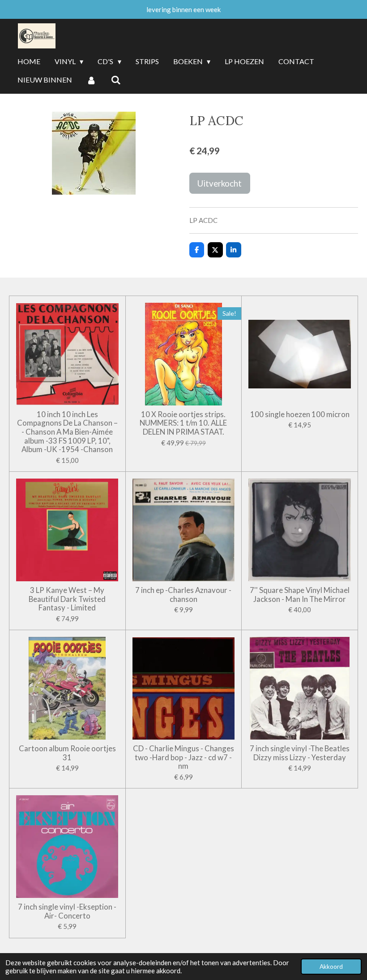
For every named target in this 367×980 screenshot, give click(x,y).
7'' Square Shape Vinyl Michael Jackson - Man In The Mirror (300, 594)
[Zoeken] (115, 80)
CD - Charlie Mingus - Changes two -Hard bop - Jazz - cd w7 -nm (183, 757)
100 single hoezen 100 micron (300, 414)
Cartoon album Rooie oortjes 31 (67, 753)
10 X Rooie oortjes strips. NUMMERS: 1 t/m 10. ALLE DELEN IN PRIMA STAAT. (183, 423)
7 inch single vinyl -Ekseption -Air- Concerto (67, 911)
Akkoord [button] (331, 966)
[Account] (91, 80)
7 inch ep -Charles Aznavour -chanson (183, 594)
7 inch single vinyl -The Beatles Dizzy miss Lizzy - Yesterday (300, 753)
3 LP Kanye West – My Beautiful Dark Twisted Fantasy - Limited (67, 599)
